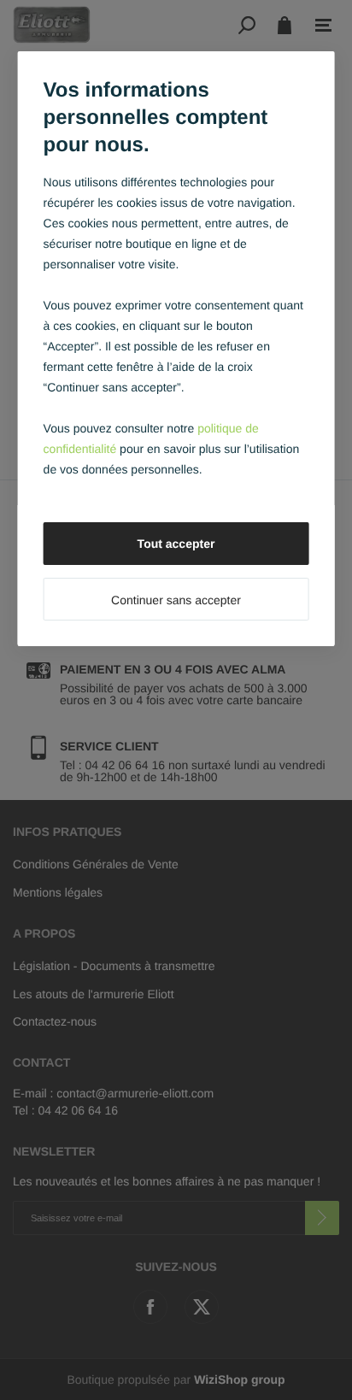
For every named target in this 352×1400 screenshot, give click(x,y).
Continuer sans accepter (176, 600)
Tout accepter (176, 543)
